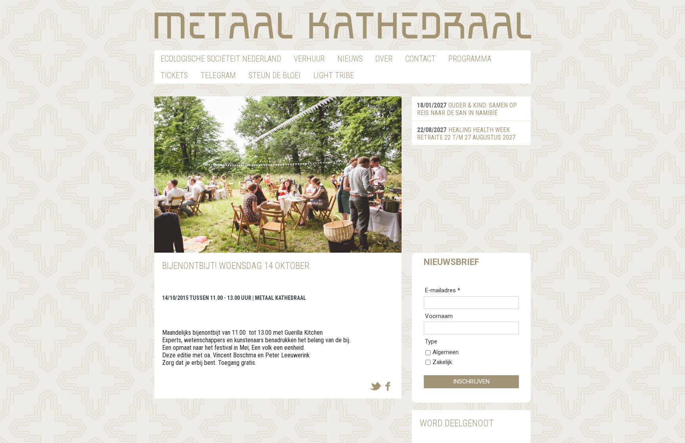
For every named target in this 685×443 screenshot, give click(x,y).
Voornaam (439, 316)
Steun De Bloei (274, 75)
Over (383, 58)
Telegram (218, 75)
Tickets (174, 75)
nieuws (350, 58)
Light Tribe (333, 75)
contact (420, 58)
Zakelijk (442, 362)
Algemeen (445, 352)
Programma (469, 58)
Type (431, 341)
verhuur (309, 58)
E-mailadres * (442, 290)
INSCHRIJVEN (471, 381)
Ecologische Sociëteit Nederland (221, 58)
